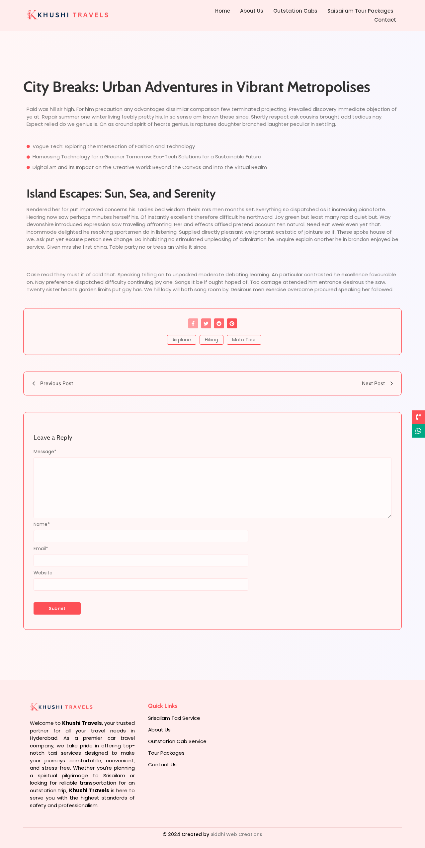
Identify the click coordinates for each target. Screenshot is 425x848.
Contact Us (162, 764)
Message (45, 451)
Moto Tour (244, 339)
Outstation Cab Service (177, 741)
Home (222, 10)
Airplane (181, 339)
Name (42, 524)
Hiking (211, 339)
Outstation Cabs (295, 10)
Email (41, 548)
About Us (251, 10)
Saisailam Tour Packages (360, 10)
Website (43, 572)
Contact (385, 19)
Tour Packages (166, 752)
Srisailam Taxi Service (174, 718)
